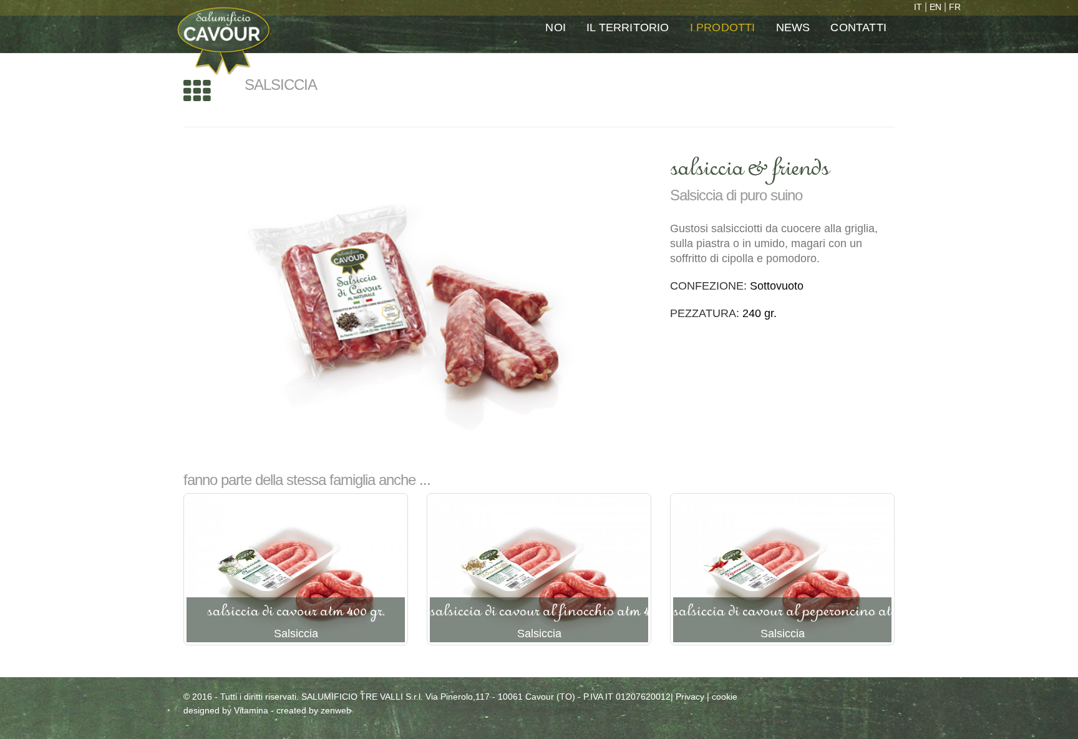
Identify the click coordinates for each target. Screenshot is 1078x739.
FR (955, 7)
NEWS (793, 27)
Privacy (690, 697)
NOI (555, 27)
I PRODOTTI (722, 27)
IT (918, 7)
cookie (724, 697)
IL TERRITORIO (627, 27)
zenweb (336, 710)
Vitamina (251, 710)
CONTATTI (858, 27)
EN (935, 7)
